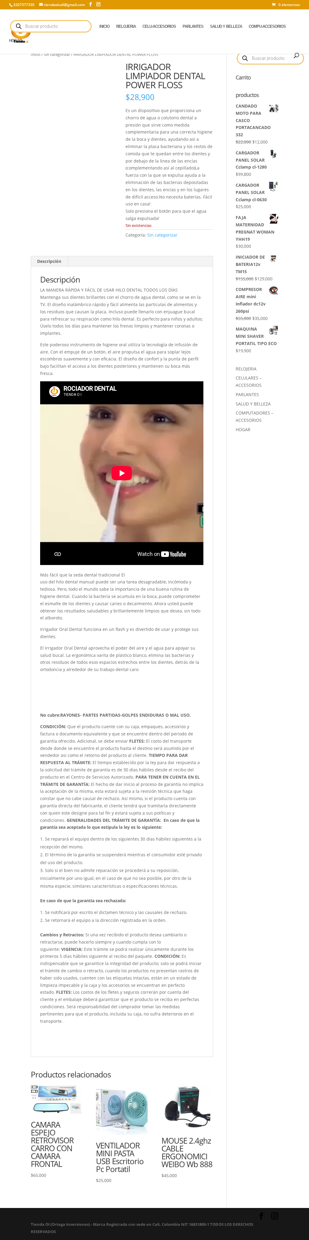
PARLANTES (193, 26)
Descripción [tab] (49, 261)
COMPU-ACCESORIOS (267, 26)
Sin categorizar (57, 54)
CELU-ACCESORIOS (159, 26)
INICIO (104, 26)
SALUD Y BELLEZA (226, 26)
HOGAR (15, 41)
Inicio (35, 54)
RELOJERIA (126, 26)
